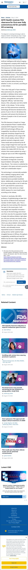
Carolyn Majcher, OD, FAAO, (10, 423)
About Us (14, 510)
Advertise (14, 508)
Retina (3, 295)
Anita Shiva (15, 424)
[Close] (26, 537)
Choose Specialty (12, 6)
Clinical (8, 295)
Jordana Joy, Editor (8, 393)
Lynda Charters (7, 455)
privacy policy (8, 286)
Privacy (14, 519)
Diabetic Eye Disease (17, 295)
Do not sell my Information (14, 521)
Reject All (14, 563)
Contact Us (14, 514)
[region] (14, 552)
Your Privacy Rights (14, 523)
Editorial (14, 512)
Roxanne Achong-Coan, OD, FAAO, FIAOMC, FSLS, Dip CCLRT (13, 361)
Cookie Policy (13, 555)
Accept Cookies (14, 567)
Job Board (14, 515)
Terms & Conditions (14, 517)
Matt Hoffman (7, 329)
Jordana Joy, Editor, (7, 424)
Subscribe (20, 282)
